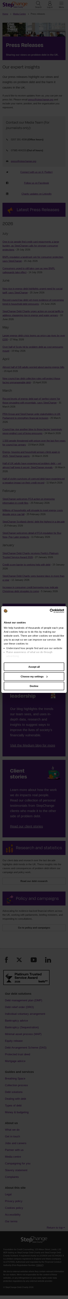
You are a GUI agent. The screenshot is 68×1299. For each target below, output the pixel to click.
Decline (34, 686)
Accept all (34, 666)
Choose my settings (32, 676)
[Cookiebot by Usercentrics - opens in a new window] (49, 611)
